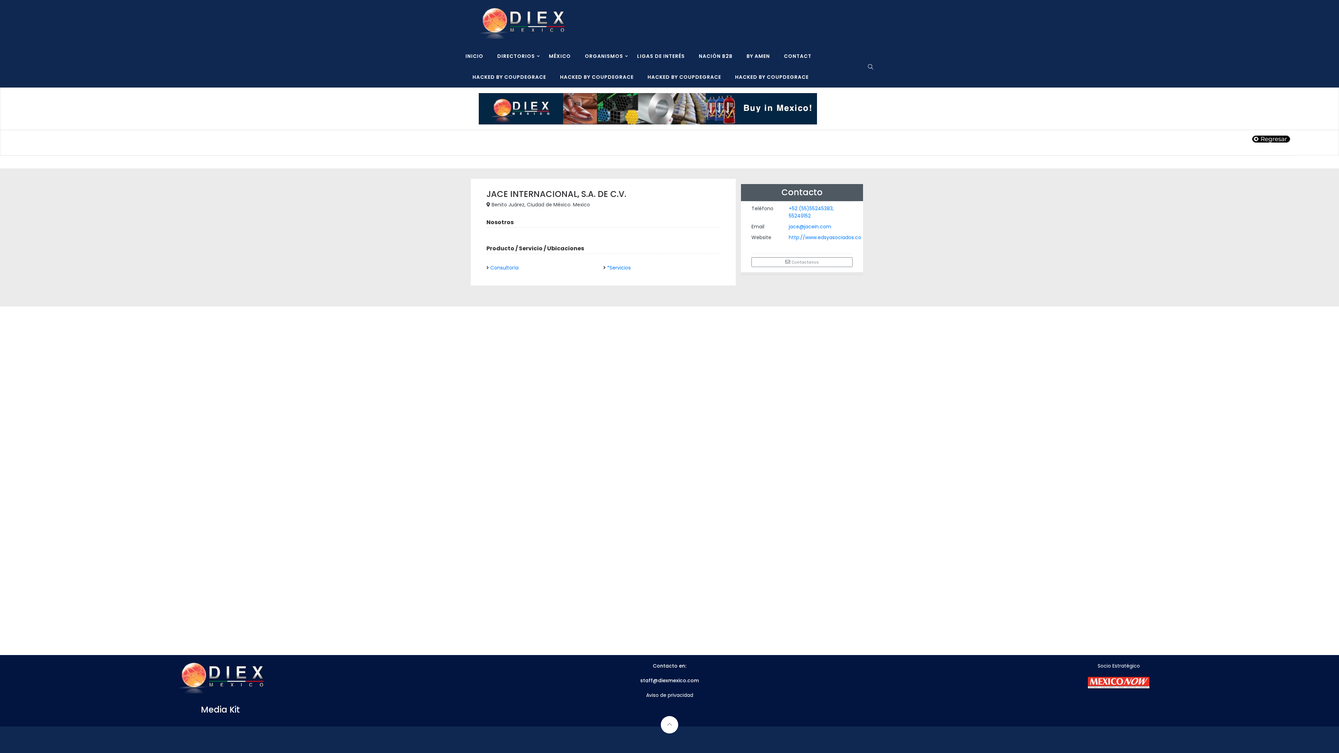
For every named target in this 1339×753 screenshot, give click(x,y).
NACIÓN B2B (716, 56)
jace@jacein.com (810, 226)
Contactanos (804, 262)
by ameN (758, 56)
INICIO (474, 56)
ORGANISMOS (604, 56)
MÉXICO (560, 56)
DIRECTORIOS (516, 56)
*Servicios (619, 267)
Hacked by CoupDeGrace (509, 77)
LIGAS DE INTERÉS (661, 56)
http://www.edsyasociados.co (825, 237)
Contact (797, 56)
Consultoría (504, 267)
